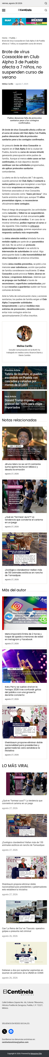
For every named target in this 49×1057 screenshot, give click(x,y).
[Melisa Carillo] (24, 333)
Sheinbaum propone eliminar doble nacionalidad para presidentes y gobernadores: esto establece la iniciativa (24, 746)
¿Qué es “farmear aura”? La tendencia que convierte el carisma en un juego (24, 520)
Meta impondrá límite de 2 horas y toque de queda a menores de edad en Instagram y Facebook (24, 637)
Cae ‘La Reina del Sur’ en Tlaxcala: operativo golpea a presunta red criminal (23, 929)
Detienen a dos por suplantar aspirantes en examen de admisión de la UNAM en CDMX (22, 971)
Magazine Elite (36, 1054)
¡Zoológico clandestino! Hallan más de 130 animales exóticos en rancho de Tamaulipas (24, 573)
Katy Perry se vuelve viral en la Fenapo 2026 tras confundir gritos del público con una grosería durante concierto (23, 691)
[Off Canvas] (3, 10)
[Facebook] (11, 1031)
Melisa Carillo (7, 84)
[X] (4, 1031)
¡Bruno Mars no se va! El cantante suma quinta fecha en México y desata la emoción (23, 467)
